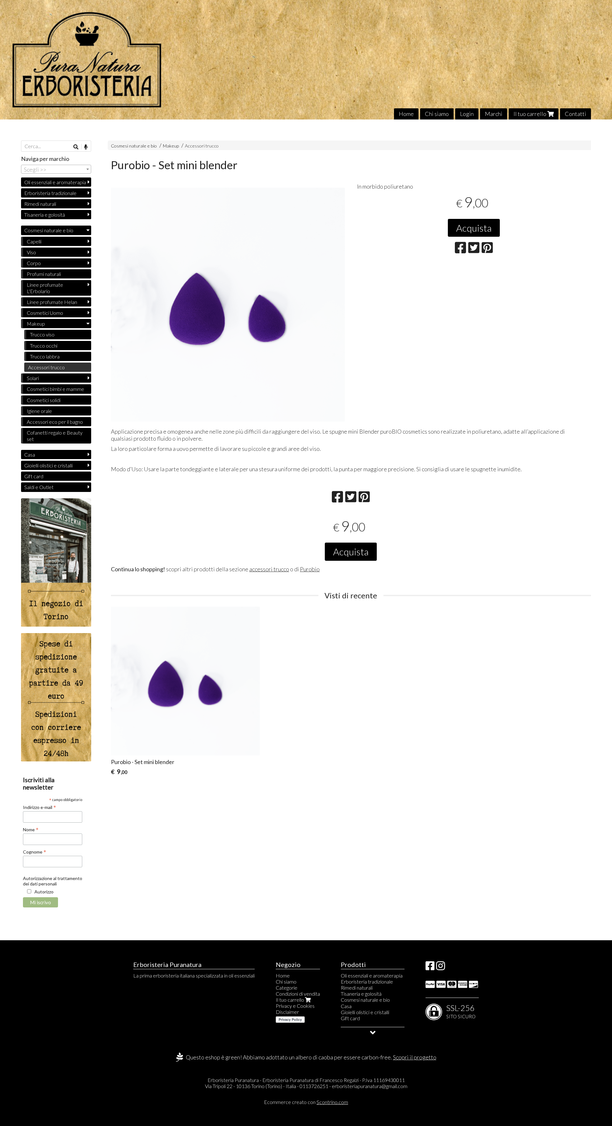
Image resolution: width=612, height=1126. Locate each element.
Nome (31, 829)
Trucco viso (42, 334)
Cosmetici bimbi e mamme (55, 389)
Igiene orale (39, 411)
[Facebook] (430, 967)
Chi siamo (437, 113)
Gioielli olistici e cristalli (48, 465)
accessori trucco (269, 569)
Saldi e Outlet (39, 487)
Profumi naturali (44, 274)
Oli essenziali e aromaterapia (55, 182)
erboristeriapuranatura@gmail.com (369, 1086)
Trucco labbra (45, 356)
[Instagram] (440, 967)
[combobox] (56, 169)
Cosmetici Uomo (45, 313)
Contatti (575, 113)
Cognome (34, 851)
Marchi (493, 113)
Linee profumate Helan (52, 302)
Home (406, 113)
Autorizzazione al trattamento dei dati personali (52, 881)
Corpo (34, 263)
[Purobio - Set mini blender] (228, 305)
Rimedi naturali (40, 204)
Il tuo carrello (530, 113)
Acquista (474, 228)
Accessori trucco (202, 145)
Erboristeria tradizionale (50, 193)
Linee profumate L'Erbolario (45, 288)
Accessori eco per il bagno (55, 422)
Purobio (310, 569)
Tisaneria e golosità (44, 215)
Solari (33, 378)
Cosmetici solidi (44, 400)
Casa (29, 454)
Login (467, 113)
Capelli (34, 241)
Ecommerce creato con (306, 1102)
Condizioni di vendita (298, 994)
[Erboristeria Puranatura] (306, 59)
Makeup (171, 145)
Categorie (286, 988)
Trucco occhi (43, 346)
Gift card (33, 476)
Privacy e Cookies (295, 1006)
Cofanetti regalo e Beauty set (55, 435)
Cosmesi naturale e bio (134, 145)
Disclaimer (287, 1012)
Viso (31, 252)
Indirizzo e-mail (39, 807)
